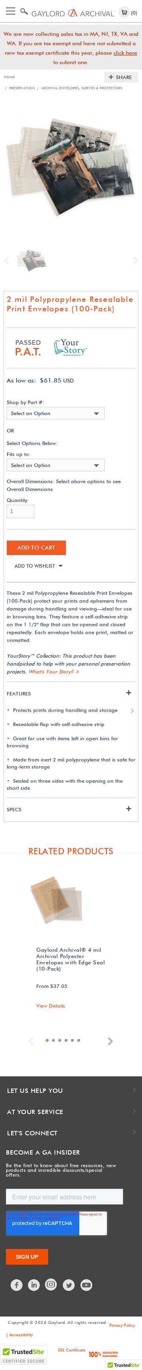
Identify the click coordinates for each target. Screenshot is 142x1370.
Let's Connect (32, 1133)
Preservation (20, 88)
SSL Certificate (72, 1350)
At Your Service (35, 1112)
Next (133, 260)
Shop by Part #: (25, 402)
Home (9, 77)
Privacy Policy (122, 1325)
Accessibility (21, 1334)
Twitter (69, 1285)
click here (125, 53)
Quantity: (18, 500)
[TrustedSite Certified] (23, 1355)
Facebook (17, 1285)
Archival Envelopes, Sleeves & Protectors (79, 88)
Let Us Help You (35, 1090)
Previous (8, 260)
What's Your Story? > (53, 671)
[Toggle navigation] (10, 11)
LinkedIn (34, 1285)
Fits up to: (18, 454)
